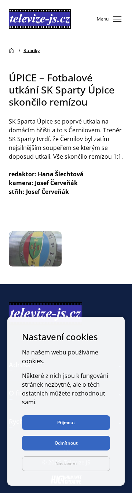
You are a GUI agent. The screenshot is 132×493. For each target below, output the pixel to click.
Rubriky (31, 50)
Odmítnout (66, 443)
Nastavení (66, 463)
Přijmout (66, 422)
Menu (110, 19)
